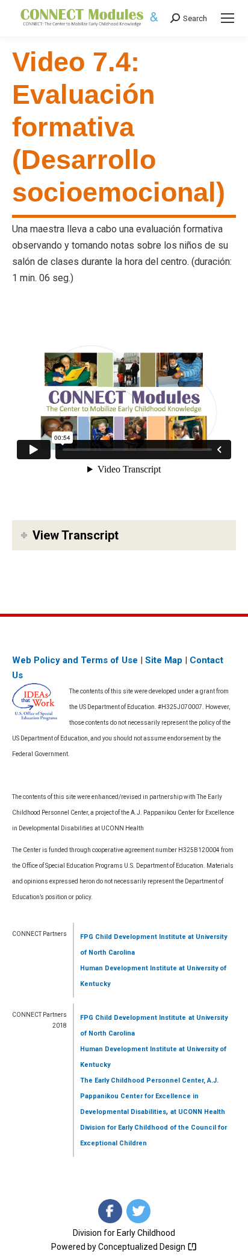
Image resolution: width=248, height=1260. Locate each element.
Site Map (163, 660)
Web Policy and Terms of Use (75, 660)
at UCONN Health (197, 1112)
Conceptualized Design (142, 1247)
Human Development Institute (128, 968)
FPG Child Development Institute (133, 937)
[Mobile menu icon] (227, 18)
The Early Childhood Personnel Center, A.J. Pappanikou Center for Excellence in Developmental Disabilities (149, 1096)
